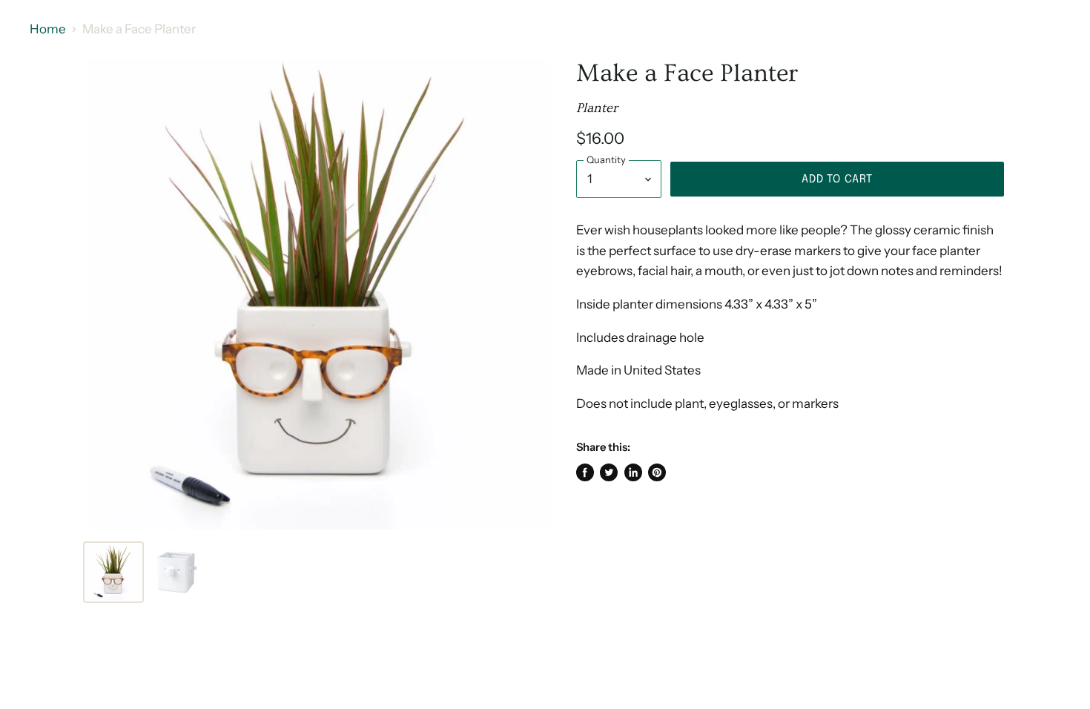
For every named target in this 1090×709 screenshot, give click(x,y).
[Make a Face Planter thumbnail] (113, 572)
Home (48, 29)
